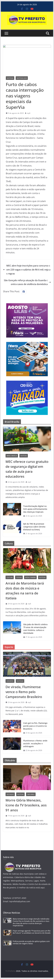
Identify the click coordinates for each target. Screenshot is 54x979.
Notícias (10, 78)
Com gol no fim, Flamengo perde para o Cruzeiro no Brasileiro (35, 726)
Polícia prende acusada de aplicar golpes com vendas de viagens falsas (31, 942)
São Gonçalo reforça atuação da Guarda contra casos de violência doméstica (26, 282)
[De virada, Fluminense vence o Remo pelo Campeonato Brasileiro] (27, 664)
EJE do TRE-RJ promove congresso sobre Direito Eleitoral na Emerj (34, 526)
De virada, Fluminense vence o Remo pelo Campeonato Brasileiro (24, 692)
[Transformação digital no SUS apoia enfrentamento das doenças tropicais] (12, 511)
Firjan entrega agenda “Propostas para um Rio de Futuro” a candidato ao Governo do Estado (32, 932)
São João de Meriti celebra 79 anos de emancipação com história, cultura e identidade (35, 628)
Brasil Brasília (12, 456)
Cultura (10, 577)
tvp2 (29, 482)
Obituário (30, 794)
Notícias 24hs (22, 78)
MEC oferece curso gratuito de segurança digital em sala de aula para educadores (27, 469)
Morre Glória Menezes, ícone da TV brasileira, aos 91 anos (26, 805)
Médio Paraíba (30, 577)
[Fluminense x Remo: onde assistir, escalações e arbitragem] (12, 746)
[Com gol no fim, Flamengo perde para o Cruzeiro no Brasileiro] (12, 728)
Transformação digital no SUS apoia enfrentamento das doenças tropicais (35, 509)
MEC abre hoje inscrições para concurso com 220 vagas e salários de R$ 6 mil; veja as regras (28, 269)
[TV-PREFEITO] (23, 864)
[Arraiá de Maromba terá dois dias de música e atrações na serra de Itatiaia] (27, 560)
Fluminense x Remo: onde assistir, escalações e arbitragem (35, 743)
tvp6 (28, 113)
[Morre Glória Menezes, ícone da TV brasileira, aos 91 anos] (27, 777)
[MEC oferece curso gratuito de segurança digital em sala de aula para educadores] (27, 438)
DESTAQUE (10, 794)
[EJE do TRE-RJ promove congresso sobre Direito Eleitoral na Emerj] (12, 529)
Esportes (10, 681)
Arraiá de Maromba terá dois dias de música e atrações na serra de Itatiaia (25, 590)
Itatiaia (19, 577)
